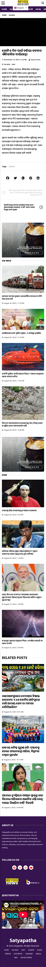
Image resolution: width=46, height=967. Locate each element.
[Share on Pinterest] (30, 178)
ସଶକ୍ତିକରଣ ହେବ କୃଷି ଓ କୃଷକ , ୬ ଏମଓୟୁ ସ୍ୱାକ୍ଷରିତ (21, 333)
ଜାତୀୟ (38, 9)
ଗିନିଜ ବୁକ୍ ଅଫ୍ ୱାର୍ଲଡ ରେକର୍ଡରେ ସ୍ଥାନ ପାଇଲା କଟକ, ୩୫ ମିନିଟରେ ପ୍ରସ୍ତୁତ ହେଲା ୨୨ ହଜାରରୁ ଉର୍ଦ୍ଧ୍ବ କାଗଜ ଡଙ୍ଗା (25, 192)
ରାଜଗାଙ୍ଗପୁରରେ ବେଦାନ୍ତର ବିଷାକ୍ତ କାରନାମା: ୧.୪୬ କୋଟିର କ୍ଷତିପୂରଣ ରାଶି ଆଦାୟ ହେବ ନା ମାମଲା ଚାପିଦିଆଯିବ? (21, 701)
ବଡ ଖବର (7, 64)
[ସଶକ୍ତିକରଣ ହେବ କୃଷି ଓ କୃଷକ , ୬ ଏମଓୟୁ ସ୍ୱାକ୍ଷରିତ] (23, 319)
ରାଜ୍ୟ (13, 64)
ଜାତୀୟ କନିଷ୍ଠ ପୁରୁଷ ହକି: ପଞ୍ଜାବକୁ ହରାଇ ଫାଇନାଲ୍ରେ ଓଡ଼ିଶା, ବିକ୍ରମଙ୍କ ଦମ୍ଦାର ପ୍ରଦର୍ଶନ (20, 751)
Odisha (12, 166)
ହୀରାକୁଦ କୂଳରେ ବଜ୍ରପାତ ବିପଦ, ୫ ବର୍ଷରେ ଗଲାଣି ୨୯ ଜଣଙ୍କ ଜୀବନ (22, 642)
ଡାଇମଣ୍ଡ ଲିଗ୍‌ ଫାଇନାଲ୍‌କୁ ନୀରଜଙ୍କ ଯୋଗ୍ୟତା (19, 510)
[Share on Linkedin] (38, 178)
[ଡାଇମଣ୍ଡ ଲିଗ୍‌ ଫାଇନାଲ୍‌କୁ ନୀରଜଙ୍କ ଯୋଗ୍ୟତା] (23, 493)
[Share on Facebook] (7, 178)
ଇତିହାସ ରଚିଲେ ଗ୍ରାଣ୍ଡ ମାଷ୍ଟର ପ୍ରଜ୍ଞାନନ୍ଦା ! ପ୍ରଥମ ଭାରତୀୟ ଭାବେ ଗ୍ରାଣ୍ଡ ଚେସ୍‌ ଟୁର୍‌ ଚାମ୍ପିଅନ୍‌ (19, 552)
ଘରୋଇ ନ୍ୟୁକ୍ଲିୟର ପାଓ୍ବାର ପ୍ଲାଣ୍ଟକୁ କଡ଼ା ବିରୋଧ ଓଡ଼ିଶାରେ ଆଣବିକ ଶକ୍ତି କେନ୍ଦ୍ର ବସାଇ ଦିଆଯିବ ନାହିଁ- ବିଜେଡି (22, 799)
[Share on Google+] (23, 178)
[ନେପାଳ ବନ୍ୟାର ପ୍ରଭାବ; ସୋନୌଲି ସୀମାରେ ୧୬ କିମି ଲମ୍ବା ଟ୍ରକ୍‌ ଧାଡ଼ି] (23, 279)
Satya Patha (35, 60)
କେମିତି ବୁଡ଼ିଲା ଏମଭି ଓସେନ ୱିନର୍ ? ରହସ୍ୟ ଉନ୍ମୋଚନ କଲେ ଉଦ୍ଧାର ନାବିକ (23, 375)
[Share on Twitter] (15, 178)
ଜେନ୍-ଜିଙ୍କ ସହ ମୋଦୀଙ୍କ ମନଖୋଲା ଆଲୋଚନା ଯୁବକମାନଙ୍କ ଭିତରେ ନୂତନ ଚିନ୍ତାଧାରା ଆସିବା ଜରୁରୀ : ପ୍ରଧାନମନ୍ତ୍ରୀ (22, 597)
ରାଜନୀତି (29, 9)
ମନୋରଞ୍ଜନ (29, 954)
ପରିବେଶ (8, 954)
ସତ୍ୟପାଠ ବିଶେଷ (26, 957)
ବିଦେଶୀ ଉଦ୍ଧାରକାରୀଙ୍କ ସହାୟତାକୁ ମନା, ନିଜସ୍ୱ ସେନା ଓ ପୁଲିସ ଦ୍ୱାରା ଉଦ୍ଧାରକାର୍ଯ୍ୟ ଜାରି (22, 424)
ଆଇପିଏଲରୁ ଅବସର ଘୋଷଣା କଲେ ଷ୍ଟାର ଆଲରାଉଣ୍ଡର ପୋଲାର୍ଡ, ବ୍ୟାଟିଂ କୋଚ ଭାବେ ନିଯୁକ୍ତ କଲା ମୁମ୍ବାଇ (19, 207)
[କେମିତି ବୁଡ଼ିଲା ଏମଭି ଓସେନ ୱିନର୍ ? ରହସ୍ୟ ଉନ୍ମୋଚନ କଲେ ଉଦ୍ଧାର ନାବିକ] (23, 356)
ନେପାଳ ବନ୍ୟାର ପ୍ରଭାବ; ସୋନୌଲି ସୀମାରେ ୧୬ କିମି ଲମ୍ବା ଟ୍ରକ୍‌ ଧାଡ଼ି (22, 297)
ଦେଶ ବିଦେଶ (18, 954)
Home (4, 9)
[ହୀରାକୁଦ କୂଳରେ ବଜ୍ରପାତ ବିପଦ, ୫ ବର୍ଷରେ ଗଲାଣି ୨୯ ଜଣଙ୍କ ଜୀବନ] (23, 623)
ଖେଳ (16, 957)
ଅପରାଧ (38, 954)
